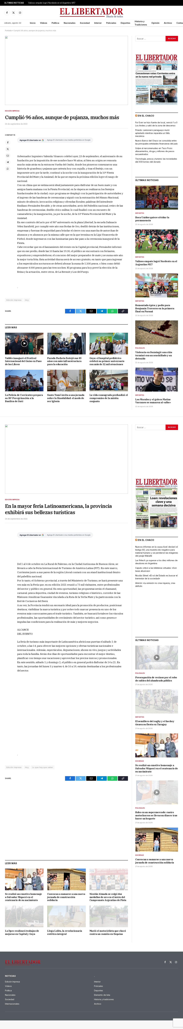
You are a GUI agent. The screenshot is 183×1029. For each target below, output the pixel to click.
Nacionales (69, 23)
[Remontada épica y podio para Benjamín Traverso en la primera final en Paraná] (156, 285)
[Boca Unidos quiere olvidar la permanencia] (156, 198)
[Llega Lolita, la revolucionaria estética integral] (66, 916)
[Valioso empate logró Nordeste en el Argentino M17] (156, 241)
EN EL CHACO (146, 115)
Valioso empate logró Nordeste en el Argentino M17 (51, 3)
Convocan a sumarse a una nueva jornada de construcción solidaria (66, 897)
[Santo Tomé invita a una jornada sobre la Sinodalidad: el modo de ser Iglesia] (66, 380)
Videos (43, 23)
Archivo (168, 23)
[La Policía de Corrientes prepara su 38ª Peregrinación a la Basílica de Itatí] (24, 380)
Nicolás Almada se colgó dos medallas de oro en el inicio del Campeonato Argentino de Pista (107, 897)
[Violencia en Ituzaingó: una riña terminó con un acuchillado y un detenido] (156, 332)
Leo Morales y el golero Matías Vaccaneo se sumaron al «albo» (153, 401)
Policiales (111, 23)
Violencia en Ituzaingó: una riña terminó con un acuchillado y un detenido (153, 355)
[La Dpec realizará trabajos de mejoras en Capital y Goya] (24, 916)
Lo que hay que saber (42, 767)
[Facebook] (7, 142)
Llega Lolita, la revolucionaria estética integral (64, 932)
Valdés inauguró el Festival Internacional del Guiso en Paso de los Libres (23, 361)
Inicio (32, 23)
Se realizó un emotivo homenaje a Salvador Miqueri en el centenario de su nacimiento (23, 897)
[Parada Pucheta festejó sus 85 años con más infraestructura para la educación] (66, 343)
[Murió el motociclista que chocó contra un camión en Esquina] (108, 916)
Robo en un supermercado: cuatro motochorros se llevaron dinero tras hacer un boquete (156, 815)
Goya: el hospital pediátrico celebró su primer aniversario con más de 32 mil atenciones (106, 361)
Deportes (125, 23)
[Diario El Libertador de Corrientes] (92, 13)
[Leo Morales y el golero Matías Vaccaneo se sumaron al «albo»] (156, 380)
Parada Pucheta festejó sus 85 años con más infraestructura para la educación (64, 361)
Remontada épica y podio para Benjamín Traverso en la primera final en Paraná (154, 308)
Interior (98, 23)
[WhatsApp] (7, 168)
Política (55, 23)
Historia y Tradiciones (141, 23)
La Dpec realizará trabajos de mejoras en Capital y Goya (22, 932)
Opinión (155, 23)
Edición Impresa (12, 111)
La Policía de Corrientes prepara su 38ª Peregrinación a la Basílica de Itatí (24, 398)
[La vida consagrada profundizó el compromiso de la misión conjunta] (108, 380)
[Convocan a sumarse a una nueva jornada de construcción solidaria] (66, 879)
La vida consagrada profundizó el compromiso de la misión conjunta (108, 398)
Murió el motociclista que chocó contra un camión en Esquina (107, 932)
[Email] (7, 155)
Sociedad (85, 23)
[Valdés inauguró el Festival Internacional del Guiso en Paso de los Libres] (24, 343)
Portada (8, 30)
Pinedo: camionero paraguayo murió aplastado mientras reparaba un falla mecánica (152, 133)
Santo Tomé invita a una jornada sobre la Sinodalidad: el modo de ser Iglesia (65, 398)
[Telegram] (7, 162)
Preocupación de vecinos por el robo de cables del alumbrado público (156, 679)
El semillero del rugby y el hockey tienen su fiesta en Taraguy (154, 723)
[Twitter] (7, 149)
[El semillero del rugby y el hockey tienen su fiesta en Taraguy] (156, 701)
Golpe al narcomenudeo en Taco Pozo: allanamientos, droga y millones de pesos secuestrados (154, 151)
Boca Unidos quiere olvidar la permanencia (152, 219)
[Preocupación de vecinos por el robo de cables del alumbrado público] (156, 658)
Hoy (27, 300)
